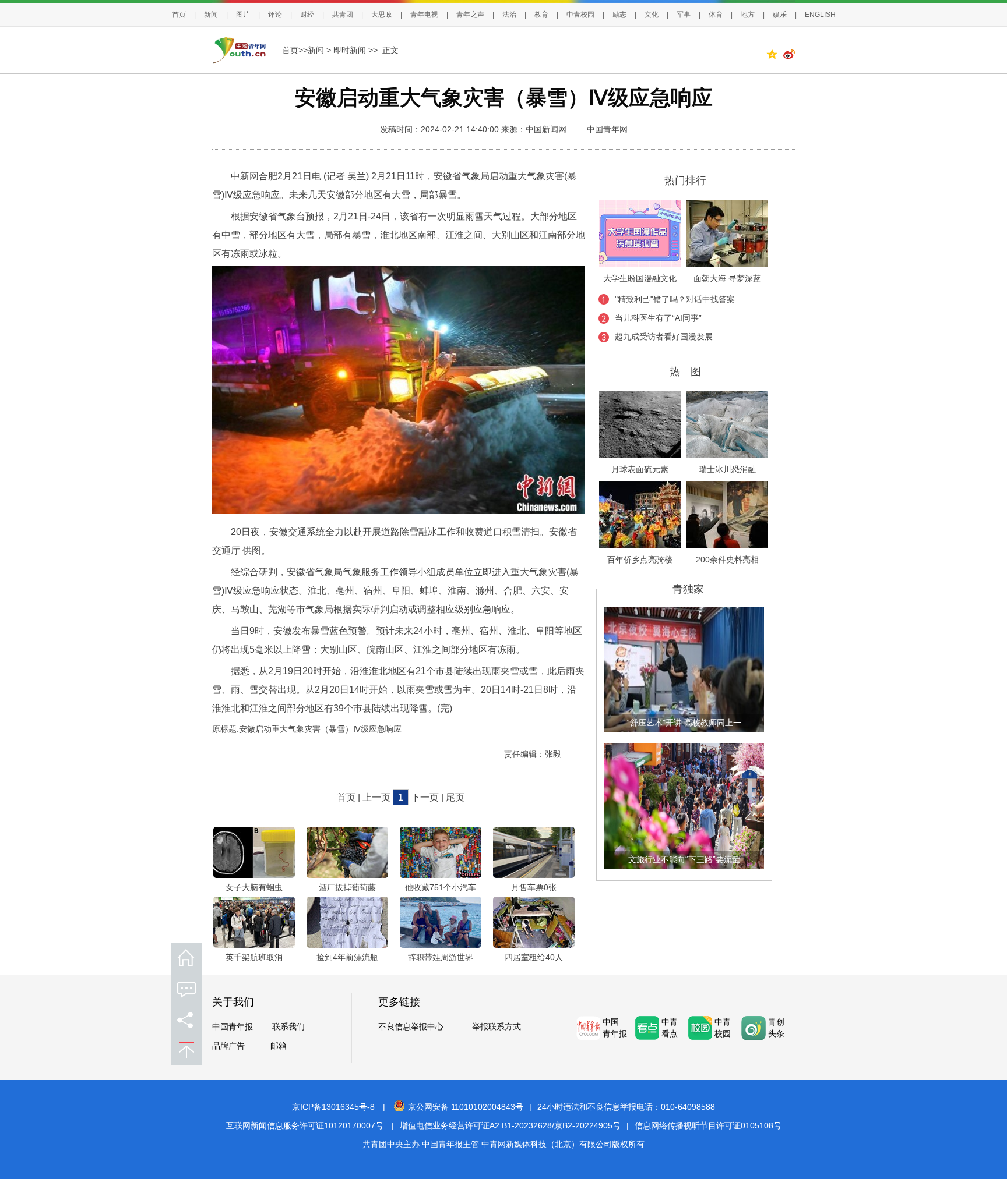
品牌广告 (228, 1046)
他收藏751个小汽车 (440, 887)
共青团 (342, 14)
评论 (275, 14)
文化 (652, 14)
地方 (748, 14)
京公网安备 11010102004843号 (465, 1106)
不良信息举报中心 (410, 1026)
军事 (684, 14)
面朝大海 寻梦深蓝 (727, 278)
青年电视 (424, 14)
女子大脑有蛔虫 (254, 887)
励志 (619, 14)
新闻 (211, 14)
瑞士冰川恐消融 (727, 469)
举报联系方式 (496, 1026)
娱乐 (780, 14)
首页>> (295, 50)
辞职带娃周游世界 (440, 957)
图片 (243, 14)
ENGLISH (820, 14)
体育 (716, 14)
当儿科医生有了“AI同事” (658, 318)
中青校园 (580, 14)
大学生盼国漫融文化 (640, 278)
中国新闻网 (546, 129)
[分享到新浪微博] (789, 56)
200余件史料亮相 (727, 559)
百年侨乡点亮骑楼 (639, 559)
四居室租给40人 (534, 957)
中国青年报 (232, 1026)
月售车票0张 (534, 887)
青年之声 (470, 14)
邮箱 (278, 1046)
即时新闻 (349, 50)
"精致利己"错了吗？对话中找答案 (675, 299)
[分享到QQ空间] (774, 56)
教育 (541, 14)
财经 (307, 14)
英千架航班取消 (254, 957)
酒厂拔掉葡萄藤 (347, 887)
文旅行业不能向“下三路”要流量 (684, 859)
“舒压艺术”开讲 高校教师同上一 (684, 722)
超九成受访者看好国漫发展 (664, 336)
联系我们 (288, 1026)
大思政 (381, 14)
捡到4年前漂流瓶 (347, 957)
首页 (179, 14)
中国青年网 (607, 129)
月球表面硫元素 (639, 469)
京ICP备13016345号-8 (333, 1106)
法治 (509, 14)
